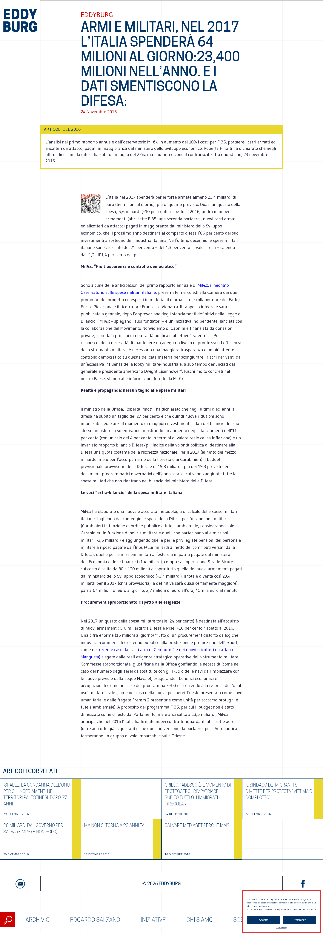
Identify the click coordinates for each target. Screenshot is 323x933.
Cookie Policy (281, 927)
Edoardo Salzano (95, 919)
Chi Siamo (200, 919)
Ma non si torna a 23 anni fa (114, 825)
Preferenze (299, 920)
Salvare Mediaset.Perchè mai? (197, 825)
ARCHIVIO (37, 919)
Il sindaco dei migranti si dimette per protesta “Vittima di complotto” (279, 791)
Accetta (263, 920)
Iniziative (153, 919)
